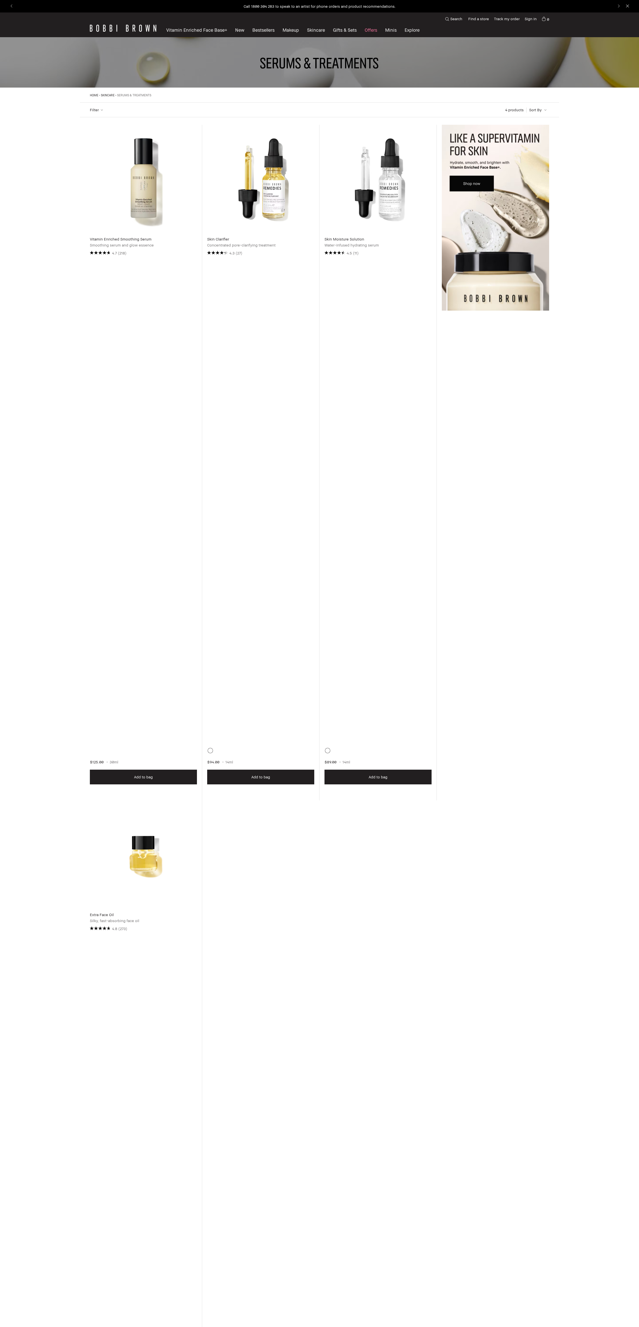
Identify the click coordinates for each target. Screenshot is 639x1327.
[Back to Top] (621, 1314)
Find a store (478, 18)
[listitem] (143, 462)
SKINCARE (108, 95)
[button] (412, 30)
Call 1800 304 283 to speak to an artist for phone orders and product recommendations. (320, 6)
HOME (94, 95)
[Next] (618, 6)
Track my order (507, 18)
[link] (545, 18)
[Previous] (12, 6)
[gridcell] (210, 750)
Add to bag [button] (143, 777)
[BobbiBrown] (123, 28)
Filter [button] (94, 110)
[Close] (627, 6)
